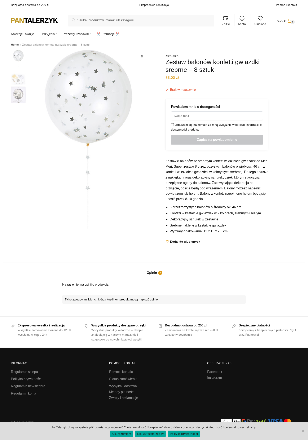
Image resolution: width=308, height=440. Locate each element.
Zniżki (226, 24)
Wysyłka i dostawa (123, 386)
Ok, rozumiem (121, 433)
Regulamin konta (23, 393)
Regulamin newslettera (28, 386)
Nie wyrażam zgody (150, 433)
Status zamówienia (123, 379)
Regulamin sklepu (24, 372)
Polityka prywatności (26, 379)
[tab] (154, 269)
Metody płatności (121, 392)
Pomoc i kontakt (286, 4)
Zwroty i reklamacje (123, 398)
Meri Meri (172, 55)
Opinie (152, 272)
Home (15, 44)
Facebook (214, 372)
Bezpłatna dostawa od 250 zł (30, 4)
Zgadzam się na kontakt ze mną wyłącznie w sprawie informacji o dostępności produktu (216, 127)
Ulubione (260, 24)
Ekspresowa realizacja (154, 4)
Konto (242, 24)
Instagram (214, 377)
